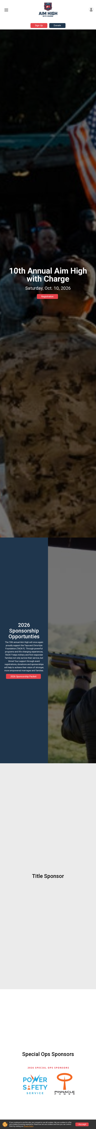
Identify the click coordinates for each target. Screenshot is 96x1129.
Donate (57, 25)
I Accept (82, 1124)
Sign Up (39, 25)
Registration (47, 296)
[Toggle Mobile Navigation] (6, 10)
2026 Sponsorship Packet (23, 676)
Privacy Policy (28, 1126)
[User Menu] (91, 9)
